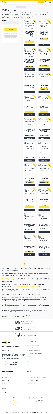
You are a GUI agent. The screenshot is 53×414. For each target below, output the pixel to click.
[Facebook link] (3, 392)
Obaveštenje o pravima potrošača (35, 353)
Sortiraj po (4, 20)
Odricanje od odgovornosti (33, 350)
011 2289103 (13, 364)
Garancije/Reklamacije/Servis (28, 335)
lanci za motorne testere (22, 286)
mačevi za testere (34, 286)
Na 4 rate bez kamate (26, 329)
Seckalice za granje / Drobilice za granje (36, 377)
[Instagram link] (6, 392)
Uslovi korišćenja (31, 347)
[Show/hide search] (46, 2)
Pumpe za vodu (31, 385)
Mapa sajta (5, 388)
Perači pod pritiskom (32, 383)
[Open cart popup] (47, 2)
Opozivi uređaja (31, 358)
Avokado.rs (36, 412)
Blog (28, 361)
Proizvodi (41, 2)
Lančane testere (31, 374)
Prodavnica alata (5, 6)
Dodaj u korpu (29, 44)
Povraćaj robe (5, 380)
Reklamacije (5, 383)
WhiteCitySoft (44, 412)
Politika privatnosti (6, 377)
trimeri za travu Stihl (20, 291)
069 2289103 (13, 362)
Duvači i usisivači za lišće (33, 380)
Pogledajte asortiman (26, 323)
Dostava (29, 356)
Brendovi (12, 6)
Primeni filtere (10, 29)
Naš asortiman (5, 385)
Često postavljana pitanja (33, 345)
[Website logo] (5, 2)
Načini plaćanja (6, 374)
